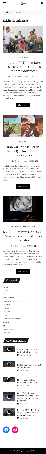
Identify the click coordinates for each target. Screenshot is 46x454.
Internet (6, 304)
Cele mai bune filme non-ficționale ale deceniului (28, 350)
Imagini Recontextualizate (14, 301)
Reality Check (8, 311)
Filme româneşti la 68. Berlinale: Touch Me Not (28, 381)
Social (5, 315)
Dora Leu (14, 246)
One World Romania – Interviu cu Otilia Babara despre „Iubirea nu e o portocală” (28, 397)
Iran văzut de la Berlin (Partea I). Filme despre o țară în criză (23, 151)
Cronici (14, 227)
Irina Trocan (15, 161)
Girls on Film (29, 227)
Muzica (6, 308)
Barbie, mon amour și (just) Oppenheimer (29, 366)
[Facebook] (6, 429)
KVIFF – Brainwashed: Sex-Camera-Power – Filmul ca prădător (23, 236)
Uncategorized (9, 329)
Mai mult (22, 105)
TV (4, 325)
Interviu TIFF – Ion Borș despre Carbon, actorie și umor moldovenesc (23, 67)
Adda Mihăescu (16, 77)
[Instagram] (15, 429)
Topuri (6, 322)
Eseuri (21, 57)
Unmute (6, 332)
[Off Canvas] (4, 3)
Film (26, 57)
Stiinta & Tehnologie (11, 318)
